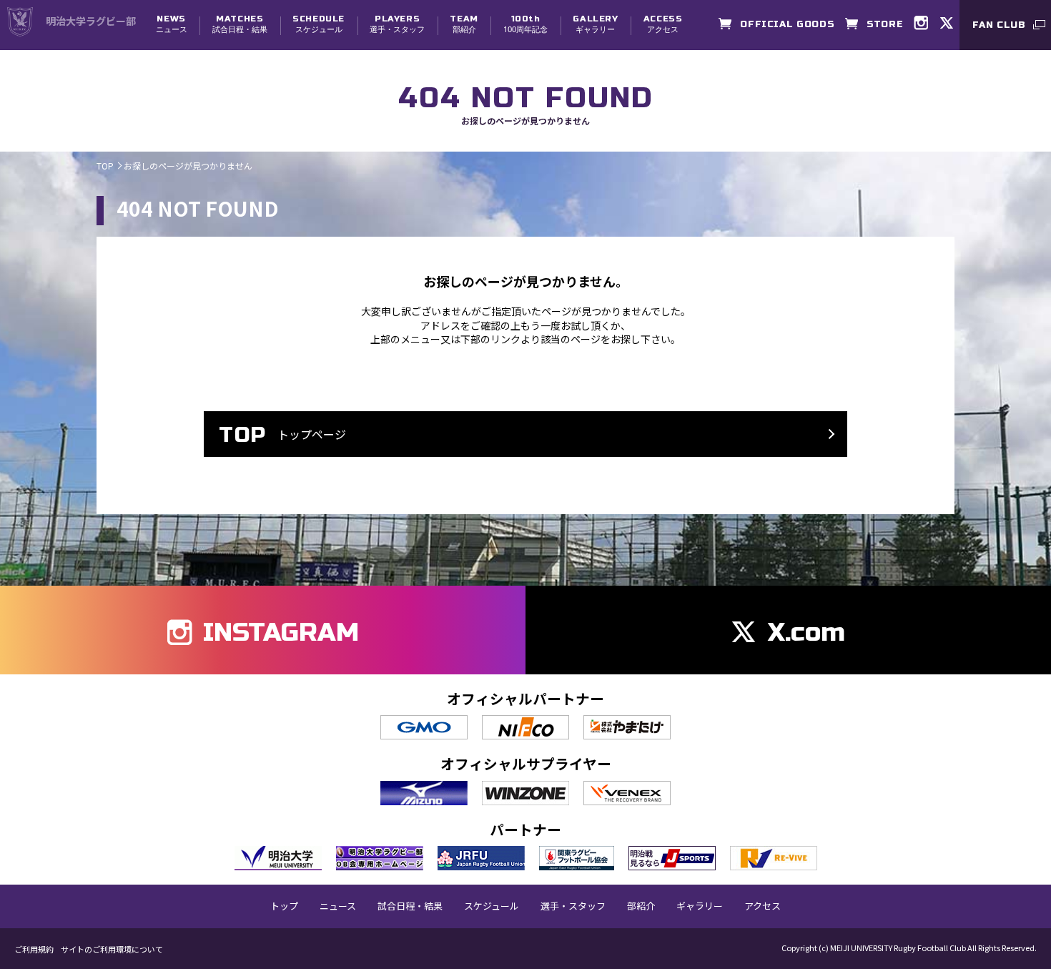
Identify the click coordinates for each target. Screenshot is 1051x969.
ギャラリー (595, 24)
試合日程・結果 (239, 24)
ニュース (171, 24)
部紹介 (464, 24)
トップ (284, 906)
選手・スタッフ (397, 24)
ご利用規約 (34, 949)
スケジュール (318, 24)
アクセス (663, 24)
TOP (105, 165)
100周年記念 (525, 24)
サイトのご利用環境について (112, 949)
